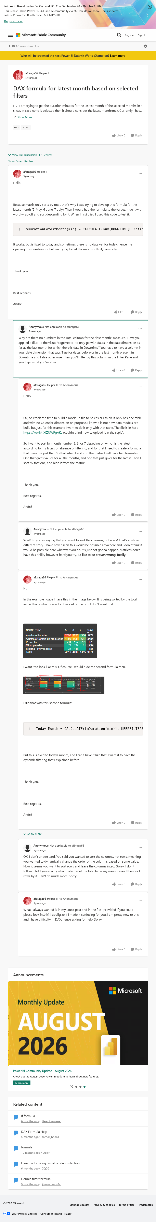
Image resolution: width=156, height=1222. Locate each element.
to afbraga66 (71, 327)
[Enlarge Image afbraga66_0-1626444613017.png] (60, 641)
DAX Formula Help (34, 1132)
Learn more (117, 56)
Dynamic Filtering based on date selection (50, 1163)
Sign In (142, 35)
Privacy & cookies (104, 1204)
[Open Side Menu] (10, 35)
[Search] (119, 35)
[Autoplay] (71, 1087)
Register (130, 35)
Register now (13, 21)
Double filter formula (36, 1179)
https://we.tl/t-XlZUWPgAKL (42, 432)
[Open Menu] (145, 46)
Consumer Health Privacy (56, 1213)
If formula (28, 1116)
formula (26, 1147)
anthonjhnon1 (50, 1137)
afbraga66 (31, 73)
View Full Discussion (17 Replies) (32, 155)
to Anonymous (69, 385)
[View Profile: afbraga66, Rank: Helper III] (18, 75)
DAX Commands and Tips (25, 46)
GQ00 (45, 1168)
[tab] (76, 1087)
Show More (24, 117)
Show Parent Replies (20, 161)
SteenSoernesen (51, 1121)
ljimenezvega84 (51, 1184)
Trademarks (146, 1204)
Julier (46, 1152)
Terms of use (126, 1204)
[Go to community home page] (41, 35)
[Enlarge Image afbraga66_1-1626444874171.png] (63, 684)
